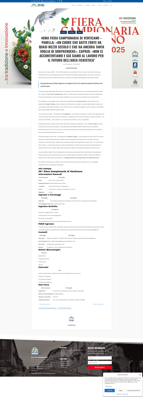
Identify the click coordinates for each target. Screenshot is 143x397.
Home (73, 5)
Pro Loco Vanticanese (64, 308)
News (79, 32)
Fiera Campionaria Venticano (47, 308)
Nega (120, 390)
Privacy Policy (125, 394)
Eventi (93, 5)
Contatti (105, 1)
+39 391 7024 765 (72, 352)
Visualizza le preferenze (133, 390)
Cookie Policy (119, 394)
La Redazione (68, 64)
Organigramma (65, 365)
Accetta (110, 390)
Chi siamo (79, 5)
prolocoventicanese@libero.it (73, 350)
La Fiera (87, 5)
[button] (140, 375)
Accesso (110, 1)
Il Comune (64, 367)
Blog (100, 5)
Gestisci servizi (108, 386)
